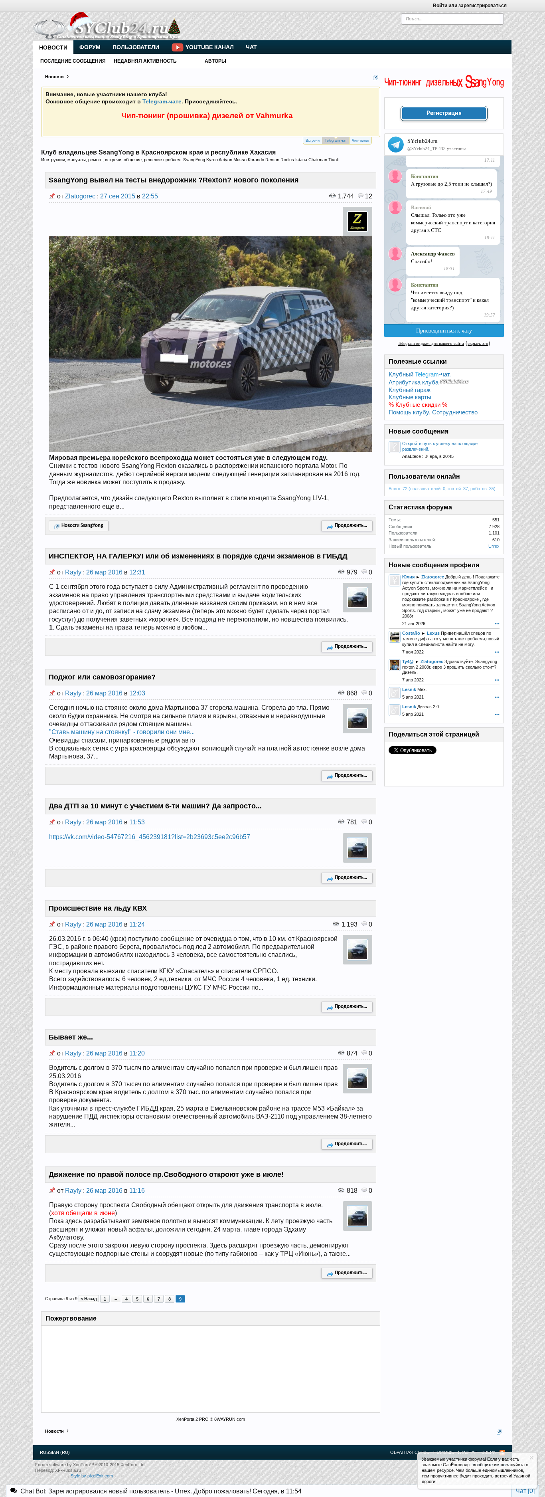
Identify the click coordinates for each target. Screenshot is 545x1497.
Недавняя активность (145, 61)
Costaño (411, 633)
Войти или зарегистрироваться (470, 5)
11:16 (137, 1190)
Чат (251, 47)
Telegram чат (336, 141)
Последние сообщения (73, 61)
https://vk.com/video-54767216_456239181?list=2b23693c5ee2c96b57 (149, 837)
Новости (53, 47)
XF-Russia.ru (68, 1470)
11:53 (137, 822)
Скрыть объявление (532, 1458)
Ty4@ (408, 661)
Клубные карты (410, 397)
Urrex (494, 546)
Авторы (215, 61)
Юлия (408, 576)
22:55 (150, 196)
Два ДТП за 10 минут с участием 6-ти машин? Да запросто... (155, 806)
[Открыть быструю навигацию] (375, 77)
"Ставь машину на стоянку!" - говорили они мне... (122, 732)
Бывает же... (71, 1037)
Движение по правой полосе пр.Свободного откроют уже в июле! (166, 1174)
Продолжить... (351, 525)
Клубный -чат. (420, 374)
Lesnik (409, 689)
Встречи (313, 141)
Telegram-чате (162, 101)
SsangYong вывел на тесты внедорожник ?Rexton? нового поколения (174, 180)
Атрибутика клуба (413, 382)
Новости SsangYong (82, 525)
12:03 (137, 693)
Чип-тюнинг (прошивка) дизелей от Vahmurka (207, 115)
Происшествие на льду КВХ (98, 908)
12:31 (137, 572)
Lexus (433, 633)
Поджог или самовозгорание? (102, 677)
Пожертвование (71, 1318)
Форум (90, 47)
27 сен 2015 (117, 196)
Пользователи (136, 47)
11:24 (137, 924)
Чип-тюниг (360, 141)
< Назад (89, 1298)
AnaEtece (411, 456)
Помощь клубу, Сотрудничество (433, 412)
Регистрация (444, 113)
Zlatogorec (80, 196)
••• (497, 623)
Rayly (73, 572)
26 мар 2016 (104, 572)
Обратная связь (409, 1452)
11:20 (137, 1053)
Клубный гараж (409, 390)
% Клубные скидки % (418, 405)
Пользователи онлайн (424, 476)
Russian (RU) (55, 1452)
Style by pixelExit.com (92, 1475)
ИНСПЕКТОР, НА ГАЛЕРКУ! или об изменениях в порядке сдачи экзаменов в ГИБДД (198, 556)
